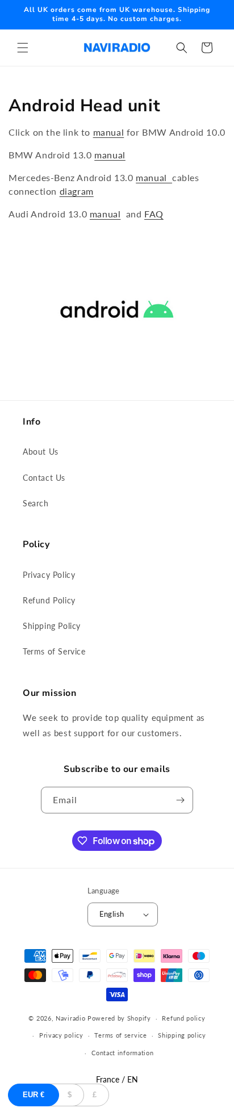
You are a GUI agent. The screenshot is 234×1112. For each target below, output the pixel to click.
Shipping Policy (52, 626)
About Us (40, 451)
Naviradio (70, 1018)
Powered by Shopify (119, 1018)
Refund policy (183, 1018)
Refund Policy (49, 600)
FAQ (154, 213)
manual (108, 132)
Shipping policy (182, 1035)
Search (36, 503)
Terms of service (120, 1035)
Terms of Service (54, 651)
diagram (77, 191)
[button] (22, 47)
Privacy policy (61, 1035)
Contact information (122, 1052)
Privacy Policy (49, 575)
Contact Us (44, 477)
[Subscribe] (180, 800)
